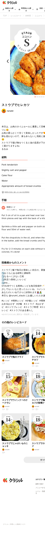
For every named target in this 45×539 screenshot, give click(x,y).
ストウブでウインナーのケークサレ (15, 401)
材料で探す (40, 484)
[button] (35, 97)
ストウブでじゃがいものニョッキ (15, 444)
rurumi (10, 111)
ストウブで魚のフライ (13, 357)
